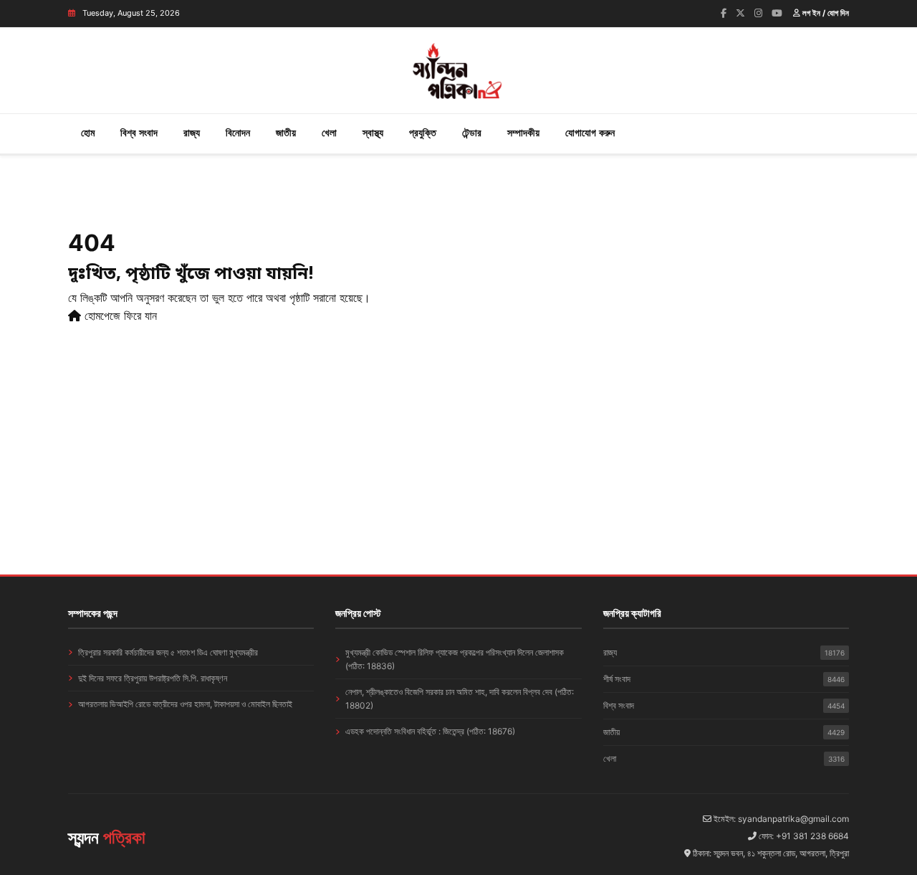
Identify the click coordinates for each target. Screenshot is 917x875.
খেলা (329, 132)
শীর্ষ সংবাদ (724, 678)
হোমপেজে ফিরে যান (119, 315)
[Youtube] (777, 13)
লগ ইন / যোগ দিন (824, 13)
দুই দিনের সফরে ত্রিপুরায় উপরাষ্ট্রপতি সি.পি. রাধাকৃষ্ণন (152, 678)
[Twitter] (740, 13)
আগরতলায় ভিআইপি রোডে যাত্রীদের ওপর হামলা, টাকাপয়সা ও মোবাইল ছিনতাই (185, 704)
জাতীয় (286, 132)
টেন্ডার (471, 132)
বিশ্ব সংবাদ (139, 132)
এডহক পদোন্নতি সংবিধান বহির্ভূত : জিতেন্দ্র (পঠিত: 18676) (430, 731)
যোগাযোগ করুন (590, 132)
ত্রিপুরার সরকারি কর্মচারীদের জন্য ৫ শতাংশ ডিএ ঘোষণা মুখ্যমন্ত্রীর (168, 652)
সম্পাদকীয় (523, 132)
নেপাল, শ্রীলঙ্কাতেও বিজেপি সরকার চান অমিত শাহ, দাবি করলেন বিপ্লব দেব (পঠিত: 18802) (459, 698)
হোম (88, 132)
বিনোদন (238, 132)
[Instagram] (758, 13)
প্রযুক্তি (422, 132)
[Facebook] (723, 13)
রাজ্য (191, 132)
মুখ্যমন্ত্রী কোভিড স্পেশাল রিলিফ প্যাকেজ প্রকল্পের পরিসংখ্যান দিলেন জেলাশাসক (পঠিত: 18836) (454, 659)
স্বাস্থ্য (373, 132)
